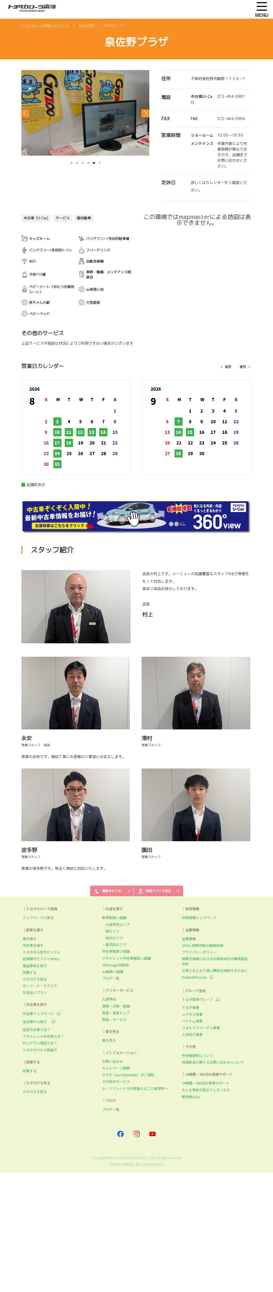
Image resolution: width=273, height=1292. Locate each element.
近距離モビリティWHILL (41, 958)
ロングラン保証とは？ (40, 1042)
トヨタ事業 (190, 1007)
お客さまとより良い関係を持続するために (215, 970)
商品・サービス (114, 1019)
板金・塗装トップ (116, 1012)
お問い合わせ (112, 1061)
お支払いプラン (35, 992)
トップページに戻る (38, 917)
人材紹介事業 (192, 1034)
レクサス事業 (192, 1014)
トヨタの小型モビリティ (42, 952)
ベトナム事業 (192, 1021)
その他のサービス (116, 1081)
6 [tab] (99, 161)
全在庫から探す (36, 1021)
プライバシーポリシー (199, 952)
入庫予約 (109, 999)
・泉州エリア (112, 937)
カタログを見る (35, 979)
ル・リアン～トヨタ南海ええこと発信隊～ (135, 1088)
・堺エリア (110, 931)
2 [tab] (77, 161)
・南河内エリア (114, 944)
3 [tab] (83, 161)
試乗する (30, 972)
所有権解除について (197, 1055)
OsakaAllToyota (194, 977)
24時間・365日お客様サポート (205, 1083)
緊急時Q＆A (191, 1096)
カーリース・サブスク (40, 985)
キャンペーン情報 (116, 1068)
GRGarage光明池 (115, 964)
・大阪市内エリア (116, 924)
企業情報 (189, 938)
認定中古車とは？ (36, 1029)
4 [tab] (88, 161)
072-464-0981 (231, 96)
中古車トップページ (38, 1013)
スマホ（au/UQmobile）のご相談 (128, 1074)
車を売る (109, 1040)
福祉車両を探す (35, 965)
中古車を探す (33, 945)
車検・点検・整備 (116, 1006)
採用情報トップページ (199, 917)
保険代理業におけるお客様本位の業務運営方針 (215, 961)
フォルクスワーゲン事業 (201, 1027)
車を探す (30, 938)
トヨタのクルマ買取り (40, 1049)
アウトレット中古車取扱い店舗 (126, 958)
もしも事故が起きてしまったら (206, 1089)
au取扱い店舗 (112, 971)
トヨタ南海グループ (197, 999)
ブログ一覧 (110, 978)
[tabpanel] (85, 113)
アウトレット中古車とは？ (43, 1036)
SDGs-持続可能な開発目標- (203, 945)
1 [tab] (71, 161)
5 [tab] (94, 161)
